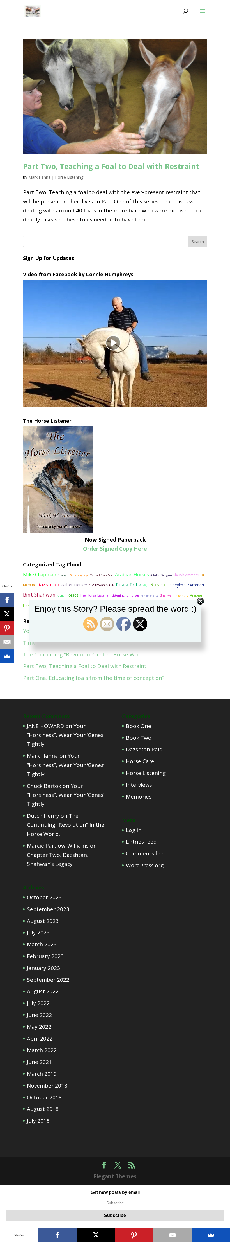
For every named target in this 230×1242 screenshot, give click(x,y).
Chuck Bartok (44, 786)
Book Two (138, 737)
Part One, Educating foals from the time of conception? (93, 677)
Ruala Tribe (128, 584)
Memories (138, 796)
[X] (7, 614)
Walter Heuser (74, 585)
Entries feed (141, 841)
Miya (145, 585)
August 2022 (43, 991)
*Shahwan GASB (101, 585)
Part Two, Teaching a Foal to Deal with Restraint (111, 166)
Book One (138, 726)
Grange (63, 575)
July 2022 (38, 1003)
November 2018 (47, 1085)
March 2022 (42, 1050)
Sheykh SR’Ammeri (187, 585)
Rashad (159, 584)
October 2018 (44, 1097)
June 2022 (39, 1015)
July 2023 (38, 932)
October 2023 (44, 897)
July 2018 (38, 1120)
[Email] (7, 642)
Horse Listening (69, 177)
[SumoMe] (7, 656)
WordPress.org (145, 865)
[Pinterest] (7, 628)
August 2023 (43, 921)
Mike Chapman (39, 574)
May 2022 (39, 1026)
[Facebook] (7, 600)
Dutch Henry (43, 815)
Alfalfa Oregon (161, 575)
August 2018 (43, 1109)
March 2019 (42, 1073)
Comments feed (146, 853)
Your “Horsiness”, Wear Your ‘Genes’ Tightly (65, 735)
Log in (133, 830)
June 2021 (39, 1062)
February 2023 (45, 956)
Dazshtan (47, 584)
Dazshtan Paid (144, 749)
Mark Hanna (39, 177)
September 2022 (48, 979)
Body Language (79, 575)
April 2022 (39, 1038)
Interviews (139, 784)
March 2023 (42, 944)
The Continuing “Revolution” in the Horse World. (84, 654)
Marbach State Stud (102, 575)
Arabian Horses (132, 574)
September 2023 (48, 909)
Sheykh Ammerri (186, 575)
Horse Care (140, 761)
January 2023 (43, 968)
